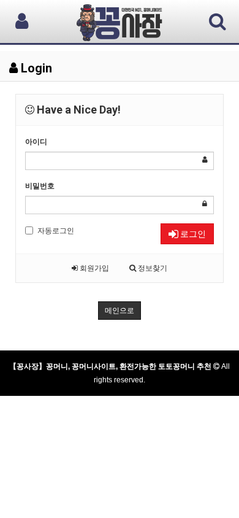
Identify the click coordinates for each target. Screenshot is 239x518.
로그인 (192, 234)
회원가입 (93, 268)
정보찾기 (151, 268)
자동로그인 (55, 230)
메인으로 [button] (119, 310)
